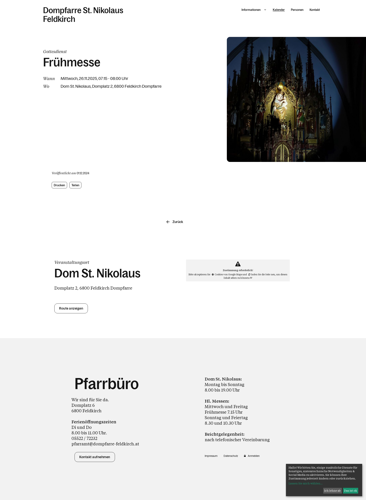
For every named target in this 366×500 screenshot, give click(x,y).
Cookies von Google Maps (228, 274)
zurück (178, 222)
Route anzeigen (71, 308)
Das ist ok (350, 490)
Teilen (75, 185)
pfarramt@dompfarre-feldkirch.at (105, 444)
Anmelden (254, 456)
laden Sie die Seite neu (263, 274)
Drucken (59, 185)
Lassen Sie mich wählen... (306, 483)
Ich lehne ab (332, 490)
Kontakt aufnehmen (94, 457)
